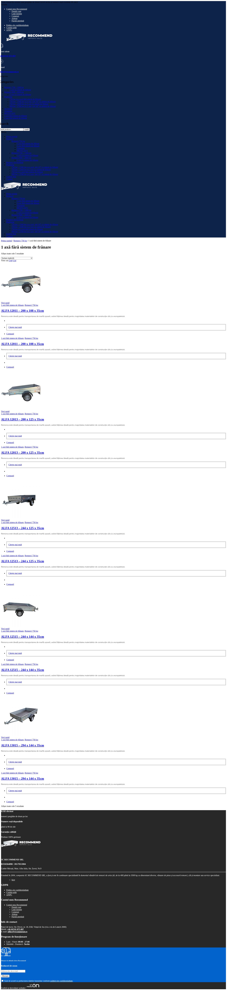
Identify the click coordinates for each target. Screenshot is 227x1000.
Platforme (8, 97)
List (14, 260)
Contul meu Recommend (16, 9)
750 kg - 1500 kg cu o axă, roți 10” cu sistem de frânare (33, 101)
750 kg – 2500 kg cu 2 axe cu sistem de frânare (31, 169)
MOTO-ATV (10, 113)
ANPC (9, 30)
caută (26, 129)
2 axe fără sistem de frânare (15, 118)
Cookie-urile (11, 28)
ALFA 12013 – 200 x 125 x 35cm (22, 419)
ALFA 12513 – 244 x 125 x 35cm (22, 528)
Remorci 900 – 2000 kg (21, 158)
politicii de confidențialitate (61, 981)
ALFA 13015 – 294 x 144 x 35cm (22, 745)
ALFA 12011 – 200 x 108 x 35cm (22, 310)
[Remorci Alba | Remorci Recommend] (24, 189)
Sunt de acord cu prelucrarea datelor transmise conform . (38, 981)
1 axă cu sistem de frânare (20, 90)
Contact (9, 179)
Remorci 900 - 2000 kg (14, 92)
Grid (10, 260)
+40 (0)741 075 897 (15, 929)
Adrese (14, 18)
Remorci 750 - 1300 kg (14, 87)
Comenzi (15, 16)
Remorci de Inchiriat (14, 162)
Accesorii (8, 109)
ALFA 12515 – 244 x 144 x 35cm (22, 636)
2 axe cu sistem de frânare (20, 94)
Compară (10, 334)
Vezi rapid (5, 303)
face (13, 880)
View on (4, 260)
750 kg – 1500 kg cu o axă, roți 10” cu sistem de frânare (35, 167)
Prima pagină (11, 136)
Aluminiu (8, 111)
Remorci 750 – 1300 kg (21, 153)
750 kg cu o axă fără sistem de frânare (25, 99)
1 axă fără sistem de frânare (15, 116)
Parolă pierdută (18, 21)
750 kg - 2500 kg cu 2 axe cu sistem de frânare (29, 104)
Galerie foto (11, 177)
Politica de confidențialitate (17, 25)
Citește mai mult (15, 327)
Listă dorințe (17, 14)
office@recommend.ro (17, 932)
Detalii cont (16, 11)
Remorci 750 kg (18, 141)
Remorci (9, 139)
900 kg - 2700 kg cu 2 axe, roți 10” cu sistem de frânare (33, 106)
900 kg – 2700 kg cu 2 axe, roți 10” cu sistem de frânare (35, 174)
